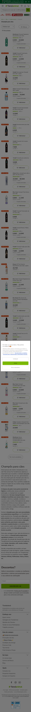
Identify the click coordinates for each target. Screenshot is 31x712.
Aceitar (15, 363)
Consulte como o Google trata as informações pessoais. (15, 354)
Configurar (15, 359)
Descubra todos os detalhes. (21, 353)
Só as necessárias (15, 367)
